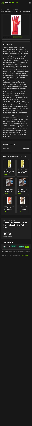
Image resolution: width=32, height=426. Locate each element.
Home (3, 9)
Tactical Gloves (15, 9)
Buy (27, 247)
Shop (7, 9)
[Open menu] (29, 3)
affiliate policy (25, 255)
